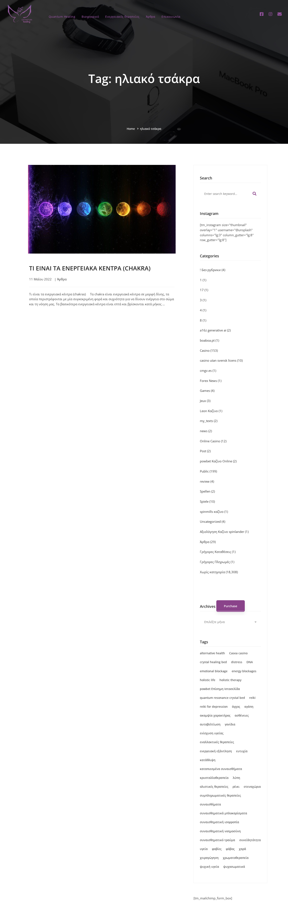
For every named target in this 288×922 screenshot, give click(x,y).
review (207, 481)
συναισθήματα (210, 804)
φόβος (230, 849)
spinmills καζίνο (214, 511)
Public (208, 471)
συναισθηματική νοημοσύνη (220, 831)
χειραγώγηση (209, 858)
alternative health (212, 653)
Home (131, 129)
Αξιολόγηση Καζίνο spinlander (224, 532)
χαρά (242, 849)
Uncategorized (212, 521)
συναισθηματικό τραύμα (217, 840)
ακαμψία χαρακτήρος (215, 715)
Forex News (210, 381)
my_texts (208, 421)
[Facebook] (262, 14)
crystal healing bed (213, 662)
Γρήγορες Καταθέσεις (218, 552)
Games (207, 390)
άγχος (236, 707)
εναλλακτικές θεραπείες (217, 742)
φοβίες (217, 849)
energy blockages (244, 671)
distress (236, 662)
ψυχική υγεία (209, 867)
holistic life (207, 680)
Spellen (207, 491)
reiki (252, 698)
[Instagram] (270, 14)
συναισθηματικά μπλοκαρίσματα (223, 813)
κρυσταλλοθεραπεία (214, 778)
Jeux (205, 401)
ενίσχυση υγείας (211, 733)
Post (205, 451)
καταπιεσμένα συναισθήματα (221, 769)
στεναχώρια (252, 787)
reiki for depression (214, 707)
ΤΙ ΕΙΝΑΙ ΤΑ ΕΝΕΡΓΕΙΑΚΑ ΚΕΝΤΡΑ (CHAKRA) (90, 268)
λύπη (236, 778)
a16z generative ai (215, 330)
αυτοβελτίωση (210, 724)
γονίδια (230, 724)
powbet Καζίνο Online (218, 461)
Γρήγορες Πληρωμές (217, 562)
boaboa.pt (209, 340)
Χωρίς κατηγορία (219, 572)
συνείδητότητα (250, 840)
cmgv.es (208, 370)
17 (204, 290)
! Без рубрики (212, 270)
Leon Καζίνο (211, 411)
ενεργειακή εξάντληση (216, 751)
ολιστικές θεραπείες (214, 787)
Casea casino (238, 653)
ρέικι (236, 787)
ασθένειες (242, 715)
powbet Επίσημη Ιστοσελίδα (220, 689)
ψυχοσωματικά (234, 867)
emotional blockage (213, 671)
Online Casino (213, 441)
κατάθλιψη (207, 760)
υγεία (204, 849)
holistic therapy (230, 680)
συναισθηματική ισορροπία (219, 822)
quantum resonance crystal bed (222, 698)
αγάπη (248, 707)
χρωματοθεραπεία (236, 858)
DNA (249, 662)
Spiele (207, 501)
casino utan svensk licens (221, 360)
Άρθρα (62, 279)
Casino (209, 350)
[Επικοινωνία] (279, 14)
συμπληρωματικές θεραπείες (220, 795)
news (206, 431)
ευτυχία (242, 751)
